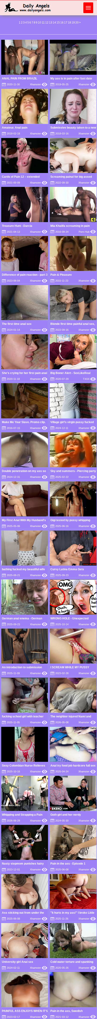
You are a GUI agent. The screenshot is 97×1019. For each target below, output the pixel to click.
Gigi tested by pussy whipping (70, 520)
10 (39, 22)
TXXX (89, 379)
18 (69, 22)
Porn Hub (87, 231)
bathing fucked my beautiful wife (23, 569)
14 (54, 22)
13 (50, 22)
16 (62, 22)
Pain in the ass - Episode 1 (67, 863)
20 (77, 22)
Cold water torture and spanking (71, 962)
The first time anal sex (17, 324)
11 (43, 22)
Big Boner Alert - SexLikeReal (70, 373)
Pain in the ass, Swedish (66, 1011)
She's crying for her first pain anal (24, 373)
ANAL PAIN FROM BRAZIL (19, 78)
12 (46, 22)
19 (73, 22)
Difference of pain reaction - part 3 (25, 274)
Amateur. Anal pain (14, 127)
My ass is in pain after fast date (71, 78)
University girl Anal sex (17, 962)
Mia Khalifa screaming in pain (70, 226)
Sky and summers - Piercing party (73, 471)
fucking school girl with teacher (23, 716)
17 (65, 22)
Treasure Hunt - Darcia (17, 226)
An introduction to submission (22, 667)
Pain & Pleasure (61, 274)
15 (58, 22)
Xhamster (38, 84)
